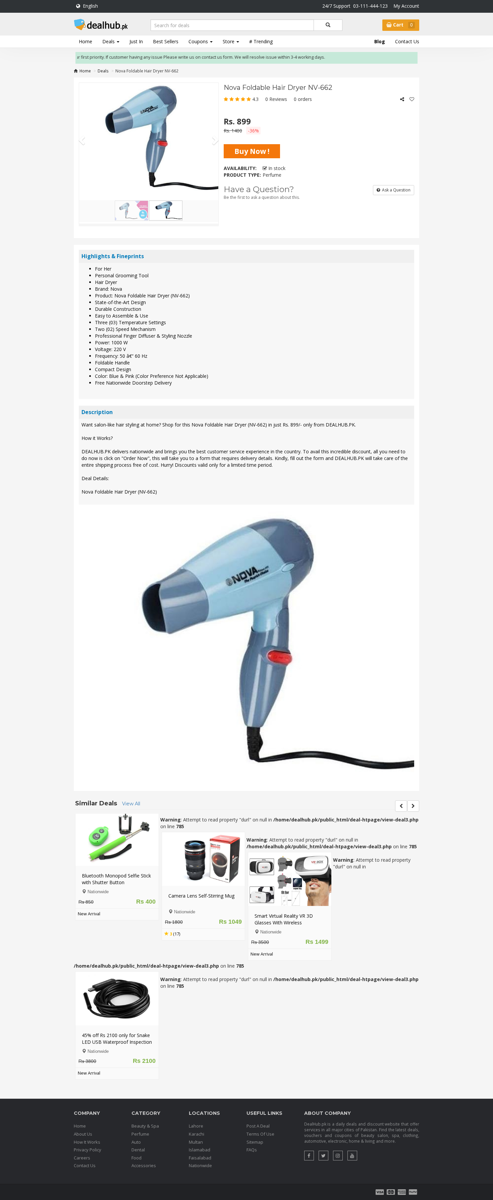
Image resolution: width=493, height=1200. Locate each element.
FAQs (251, 1118)
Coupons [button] (198, 41)
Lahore (196, 1094)
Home (85, 41)
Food (136, 1125)
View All (131, 771)
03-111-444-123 (370, 6)
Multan (196, 1109)
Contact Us (407, 41)
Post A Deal (258, 1094)
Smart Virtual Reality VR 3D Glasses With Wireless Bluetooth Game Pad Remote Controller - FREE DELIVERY (278, 893)
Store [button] (229, 41)
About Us (83, 1102)
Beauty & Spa (145, 1094)
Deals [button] (109, 41)
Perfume (140, 1102)
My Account (406, 6)
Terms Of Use (260, 1102)
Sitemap (254, 1109)
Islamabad (199, 1118)
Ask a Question (395, 190)
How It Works (87, 1109)
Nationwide (200, 1133)
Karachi (196, 1102)
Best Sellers (165, 41)
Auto (136, 1109)
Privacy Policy (87, 1118)
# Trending (261, 41)
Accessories (143, 1133)
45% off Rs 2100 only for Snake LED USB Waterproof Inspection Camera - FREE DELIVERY (108, 1009)
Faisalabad (200, 1125)
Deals (103, 70)
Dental (138, 1118)
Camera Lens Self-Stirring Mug (193, 863)
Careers (82, 1125)
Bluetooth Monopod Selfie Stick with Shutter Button (108, 846)
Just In (136, 41)
